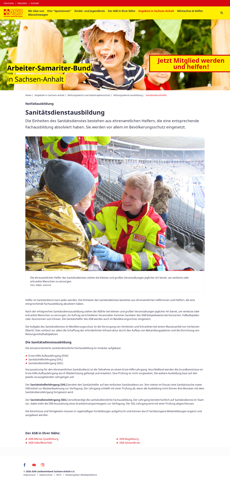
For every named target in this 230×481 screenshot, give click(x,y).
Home (28, 95)
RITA (58, 474)
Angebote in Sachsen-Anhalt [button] (156, 11)
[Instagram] (43, 466)
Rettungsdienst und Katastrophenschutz (89, 95)
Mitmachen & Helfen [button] (190, 11)
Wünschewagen (38, 14)
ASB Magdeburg (129, 439)
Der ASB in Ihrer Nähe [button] (121, 11)
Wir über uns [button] (36, 11)
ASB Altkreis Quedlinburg (43, 439)
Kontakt (35, 3)
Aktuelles (22, 3)
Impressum (29, 474)
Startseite (9, 3)
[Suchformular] (221, 13)
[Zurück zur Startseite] (13, 13)
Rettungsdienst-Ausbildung (128, 95)
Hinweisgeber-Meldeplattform (81, 474)
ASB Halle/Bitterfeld (40, 442)
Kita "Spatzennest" (59, 11)
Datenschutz (46, 474)
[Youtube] (34, 466)
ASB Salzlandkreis (129, 442)
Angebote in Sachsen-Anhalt (49, 95)
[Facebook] (25, 466)
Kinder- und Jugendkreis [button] (89, 11)
